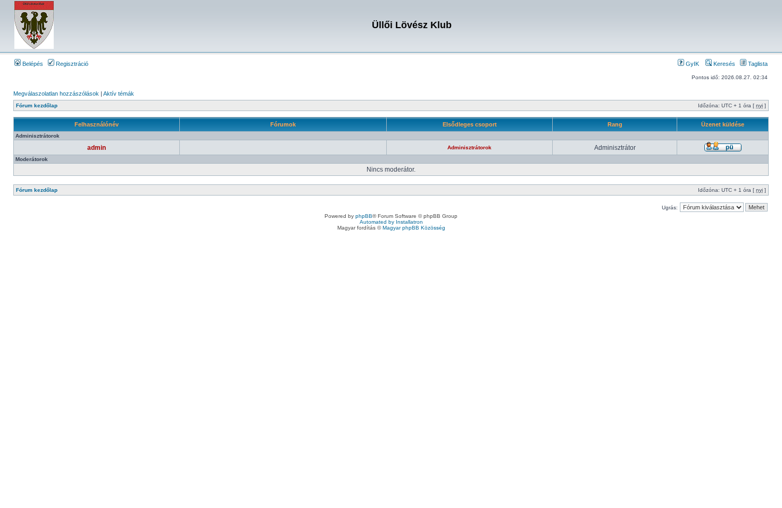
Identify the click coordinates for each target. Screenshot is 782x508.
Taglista (757, 64)
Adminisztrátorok (469, 147)
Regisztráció (71, 64)
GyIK (691, 64)
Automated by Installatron (391, 222)
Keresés (723, 64)
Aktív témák (118, 93)
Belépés (32, 64)
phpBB (363, 216)
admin (96, 147)
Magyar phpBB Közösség (413, 228)
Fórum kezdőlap (36, 105)
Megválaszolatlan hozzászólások (56, 93)
